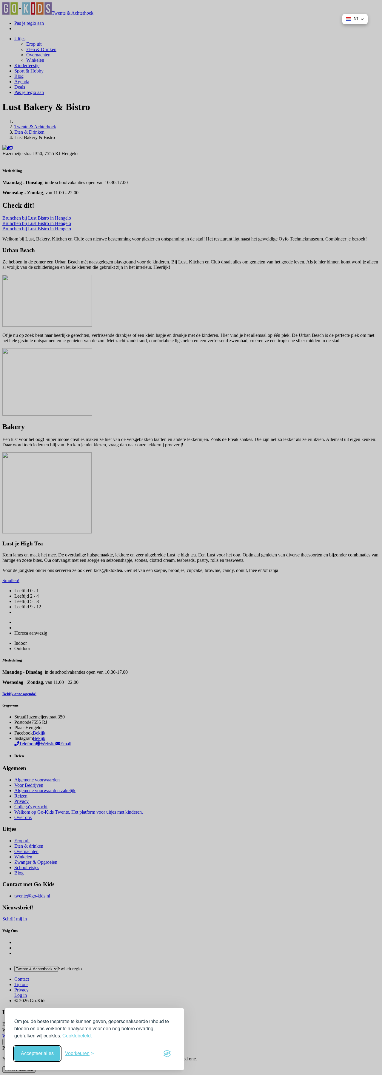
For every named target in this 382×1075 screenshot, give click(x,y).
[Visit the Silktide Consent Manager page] (167, 1053)
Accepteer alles (37, 1053)
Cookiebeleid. (77, 1035)
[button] (355, 19)
